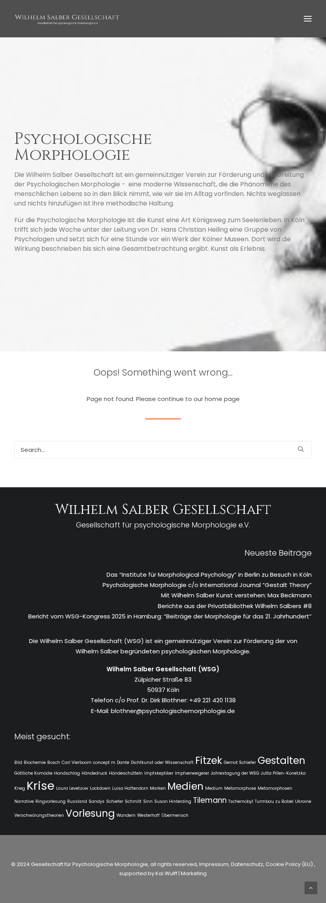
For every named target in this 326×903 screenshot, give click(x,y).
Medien (185, 786)
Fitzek (208, 760)
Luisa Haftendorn (130, 788)
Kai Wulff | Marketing (181, 873)
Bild (18, 762)
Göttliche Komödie (33, 773)
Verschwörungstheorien (39, 815)
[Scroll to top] (311, 887)
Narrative (24, 801)
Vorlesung (90, 813)
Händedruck (94, 773)
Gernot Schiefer (240, 762)
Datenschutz (247, 864)
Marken (158, 788)
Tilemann (210, 800)
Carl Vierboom (76, 762)
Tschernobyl (240, 801)
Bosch (53, 762)
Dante (123, 762)
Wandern (126, 815)
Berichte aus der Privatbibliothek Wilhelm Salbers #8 (235, 606)
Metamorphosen (275, 788)
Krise (40, 785)
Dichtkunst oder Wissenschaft (162, 762)
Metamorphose (240, 788)
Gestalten (281, 760)
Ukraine (303, 801)
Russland (77, 801)
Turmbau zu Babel (274, 801)
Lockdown (100, 788)
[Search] (163, 450)
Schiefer (114, 801)
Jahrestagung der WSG (235, 773)
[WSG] (67, 19)
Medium (214, 788)
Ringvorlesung (50, 801)
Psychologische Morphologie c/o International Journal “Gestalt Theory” (207, 585)
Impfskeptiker (158, 773)
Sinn (148, 801)
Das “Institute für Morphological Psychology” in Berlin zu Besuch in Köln (209, 574)
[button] (307, 18)
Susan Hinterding (172, 801)
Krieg (19, 788)
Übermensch (174, 815)
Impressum (213, 864)
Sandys (97, 801)
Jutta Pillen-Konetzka (283, 773)
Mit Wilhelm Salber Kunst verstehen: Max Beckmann (236, 595)
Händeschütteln (126, 773)
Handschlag (67, 773)
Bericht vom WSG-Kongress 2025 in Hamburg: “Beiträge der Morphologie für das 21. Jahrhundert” (170, 616)
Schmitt (133, 801)
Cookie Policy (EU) (290, 864)
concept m (104, 762)
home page (222, 399)
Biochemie (35, 762)
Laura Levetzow (72, 788)
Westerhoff (148, 815)
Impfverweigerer (192, 773)
